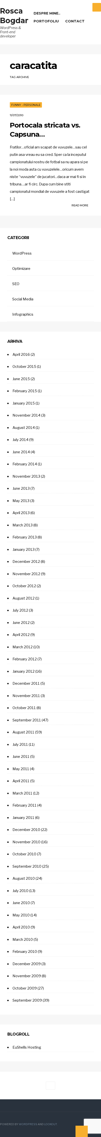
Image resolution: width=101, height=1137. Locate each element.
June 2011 (21, 756)
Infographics (22, 314)
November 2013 (26, 476)
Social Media (22, 299)
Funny (16, 105)
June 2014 (21, 452)
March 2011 (22, 793)
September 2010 (27, 866)
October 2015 (24, 366)
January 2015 (24, 403)
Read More (80, 205)
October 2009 (25, 988)
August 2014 (24, 427)
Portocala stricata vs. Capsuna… (45, 129)
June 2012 (21, 622)
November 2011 (26, 696)
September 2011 (27, 720)
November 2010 (26, 842)
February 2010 (25, 951)
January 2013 (24, 549)
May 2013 (21, 501)
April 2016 (21, 354)
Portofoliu (46, 21)
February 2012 (25, 659)
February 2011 (25, 805)
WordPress (22, 253)
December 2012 (26, 561)
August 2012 (24, 598)
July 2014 (20, 440)
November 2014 (26, 415)
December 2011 (26, 683)
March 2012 (23, 647)
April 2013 (21, 513)
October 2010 (24, 854)
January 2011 (23, 817)
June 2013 (21, 488)
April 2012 (21, 635)
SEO (15, 284)
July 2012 (20, 610)
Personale (32, 105)
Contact (75, 21)
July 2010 (20, 891)
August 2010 (24, 878)
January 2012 (24, 671)
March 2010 (23, 939)
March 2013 (23, 525)
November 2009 (27, 976)
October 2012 (24, 586)
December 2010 (26, 830)
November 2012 (26, 574)
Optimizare (21, 268)
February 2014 (25, 464)
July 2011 (20, 744)
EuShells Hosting (27, 1047)
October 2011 (24, 708)
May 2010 (21, 915)
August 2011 (23, 732)
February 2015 (25, 391)
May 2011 (21, 769)
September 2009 (27, 1000)
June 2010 (21, 903)
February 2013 (25, 537)
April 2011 (21, 781)
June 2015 (21, 379)
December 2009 (27, 964)
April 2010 (21, 927)
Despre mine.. (47, 13)
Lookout (50, 1124)
